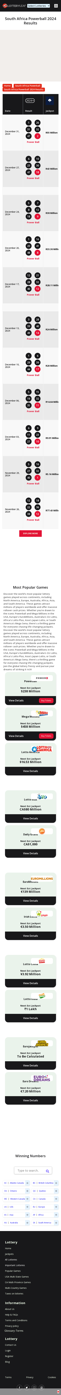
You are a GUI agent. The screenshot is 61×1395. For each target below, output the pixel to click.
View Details (16, 700)
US (5, 1207)
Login (8, 1350)
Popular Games (13, 1270)
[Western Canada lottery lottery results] (27, 1199)
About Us (9, 1309)
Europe (41, 1207)
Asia (11, 1215)
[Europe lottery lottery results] (56, 1207)
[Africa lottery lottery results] (56, 1215)
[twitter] (27, 1387)
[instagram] (34, 1387)
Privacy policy (12, 1325)
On (5, 1191)
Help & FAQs (11, 1314)
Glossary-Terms (14, 1330)
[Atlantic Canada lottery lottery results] (27, 1183)
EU (34, 1207)
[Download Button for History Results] (50, 100)
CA (34, 1199)
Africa (40, 1215)
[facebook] (19, 1387)
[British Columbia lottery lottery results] (56, 1183)
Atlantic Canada (17, 1183)
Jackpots (9, 1253)
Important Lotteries (15, 1265)
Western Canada (17, 1199)
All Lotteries (11, 1259)
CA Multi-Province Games (18, 1282)
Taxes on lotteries (14, 1293)
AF (34, 1215)
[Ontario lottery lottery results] (27, 1191)
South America (44, 1222)
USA (11, 1207)
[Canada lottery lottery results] (56, 1199)
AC (5, 1183)
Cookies (52, 1377)
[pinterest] (41, 1387)
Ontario (13, 1191)
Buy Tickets (46, 700)
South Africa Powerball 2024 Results (23, 89)
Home (7, 85)
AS (5, 1215)
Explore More (30, 533)
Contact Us (10, 1344)
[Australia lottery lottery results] (27, 1223)
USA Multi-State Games (17, 1276)
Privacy (29, 1377)
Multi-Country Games (16, 1287)
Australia (14, 1222)
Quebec (42, 1191)
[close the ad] (58, 1391)
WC (5, 1199)
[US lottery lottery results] (27, 1207)
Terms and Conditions (16, 1320)
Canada (42, 1199)
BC (34, 1183)
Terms (8, 1377)
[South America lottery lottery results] (56, 1223)
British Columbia (46, 1183)
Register (9, 1356)
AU (5, 1222)
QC (34, 1191)
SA (34, 1222)
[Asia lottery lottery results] (27, 1215)
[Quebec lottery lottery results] (56, 1191)
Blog (7, 1361)
